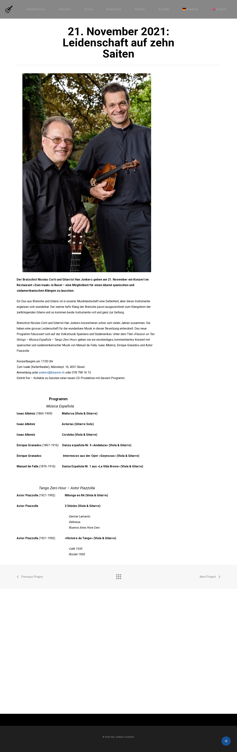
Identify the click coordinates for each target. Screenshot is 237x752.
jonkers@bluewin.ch (52, 372)
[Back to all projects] (118, 575)
